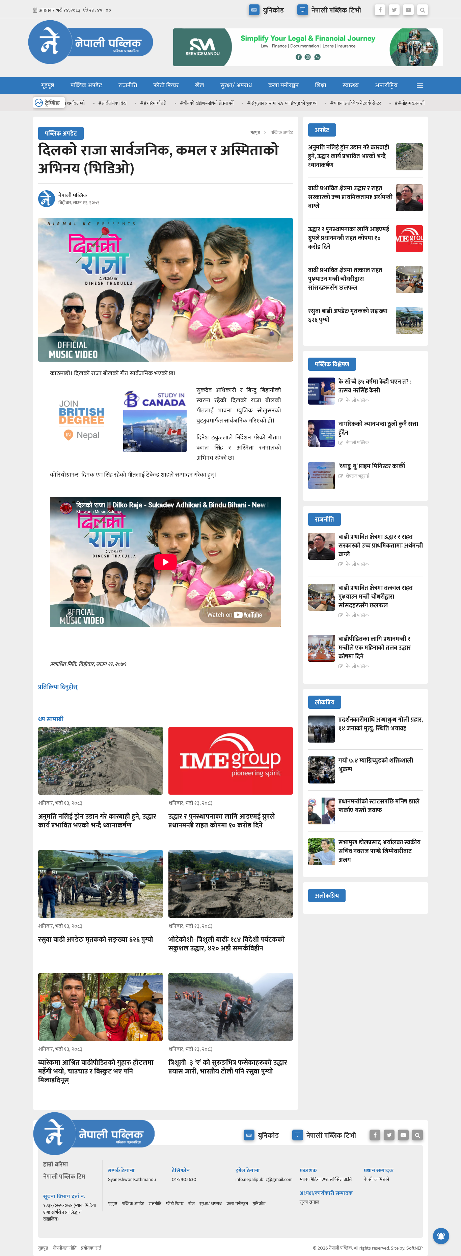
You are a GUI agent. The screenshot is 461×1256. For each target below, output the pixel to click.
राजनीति (127, 85)
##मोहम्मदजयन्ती (388, 103)
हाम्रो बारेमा (55, 1164)
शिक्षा (320, 85)
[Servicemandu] (305, 68)
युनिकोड (259, 1203)
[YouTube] (408, 8)
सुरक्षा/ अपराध (236, 85)
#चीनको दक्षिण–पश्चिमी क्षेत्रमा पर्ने (185, 103)
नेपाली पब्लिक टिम (64, 1177)
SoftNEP (414, 1248)
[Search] (422, 8)
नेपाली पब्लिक (72, 195)
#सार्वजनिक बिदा (90, 103)
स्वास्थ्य (351, 85)
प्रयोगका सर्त (91, 1248)
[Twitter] (394, 8)
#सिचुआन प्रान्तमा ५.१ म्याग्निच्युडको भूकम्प (260, 103)
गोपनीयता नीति (65, 1248)
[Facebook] (380, 8)
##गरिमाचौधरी (131, 103)
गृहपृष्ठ (47, 85)
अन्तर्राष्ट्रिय (386, 85)
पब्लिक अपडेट (86, 85)
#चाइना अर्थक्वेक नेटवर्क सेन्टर (333, 103)
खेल (199, 85)
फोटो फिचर (166, 85)
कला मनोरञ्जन (283, 85)
